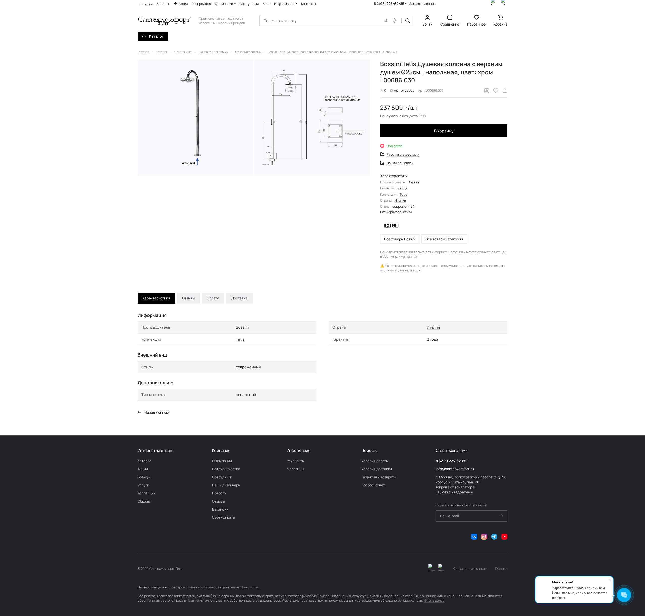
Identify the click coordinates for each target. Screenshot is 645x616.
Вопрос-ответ (373, 485)
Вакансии (220, 509)
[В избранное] (495, 90)
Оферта (501, 568)
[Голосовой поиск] (395, 20)
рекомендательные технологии (233, 587)
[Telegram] (494, 537)
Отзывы (188, 298)
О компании (222, 460)
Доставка (239, 298)
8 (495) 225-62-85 (389, 3)
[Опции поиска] (384, 20)
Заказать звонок (422, 4)
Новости (219, 493)
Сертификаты (223, 517)
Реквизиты (295, 460)
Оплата (213, 298)
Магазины (295, 468)
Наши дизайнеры (226, 485)
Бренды (144, 477)
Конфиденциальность (470, 568)
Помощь (369, 450)
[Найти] (407, 20)
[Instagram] (484, 537)
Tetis (403, 194)
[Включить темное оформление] (431, 568)
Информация (298, 450)
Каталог (144, 460)
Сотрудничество (226, 468)
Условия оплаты (374, 460)
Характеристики (156, 298)
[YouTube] (504, 537)
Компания (221, 450)
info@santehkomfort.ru (455, 468)
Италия (400, 200)
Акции (143, 468)
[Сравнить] (486, 90)
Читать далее (434, 600)
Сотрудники (222, 477)
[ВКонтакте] (474, 537)
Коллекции (147, 493)
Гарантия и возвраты (378, 477)
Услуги (143, 485)
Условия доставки (376, 468)
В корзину (444, 131)
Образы (144, 501)
